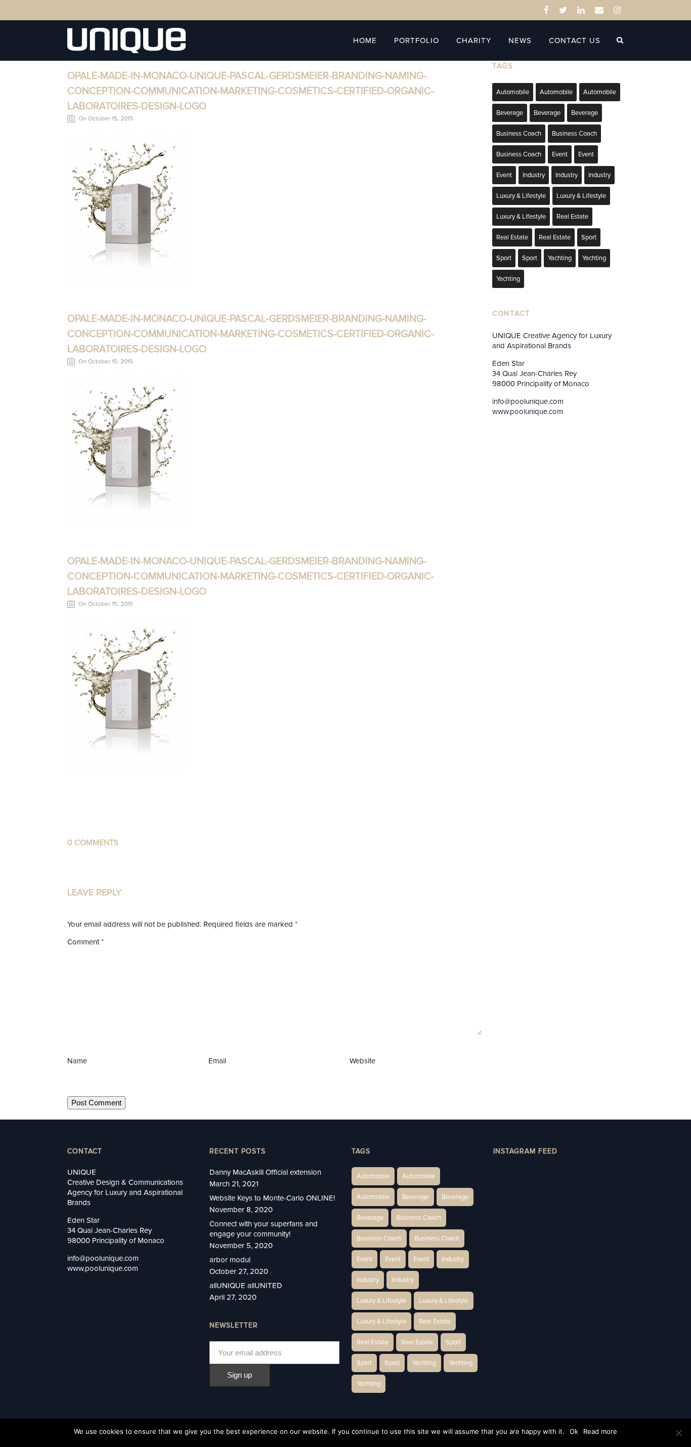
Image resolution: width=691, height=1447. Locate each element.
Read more (600, 1431)
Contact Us (574, 40)
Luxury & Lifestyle (521, 196)
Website (362, 1060)
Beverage (509, 113)
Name (77, 1060)
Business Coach (518, 134)
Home (365, 40)
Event (560, 154)
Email (217, 1060)
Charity (473, 40)
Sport (588, 237)
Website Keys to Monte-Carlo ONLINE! (272, 1198)
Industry (534, 175)
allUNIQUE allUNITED (245, 1285)
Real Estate (572, 217)
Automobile (512, 92)
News (520, 40)
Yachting (560, 258)
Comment (85, 941)
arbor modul (229, 1259)
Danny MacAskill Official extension (265, 1172)
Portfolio (416, 40)
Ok (574, 1431)
